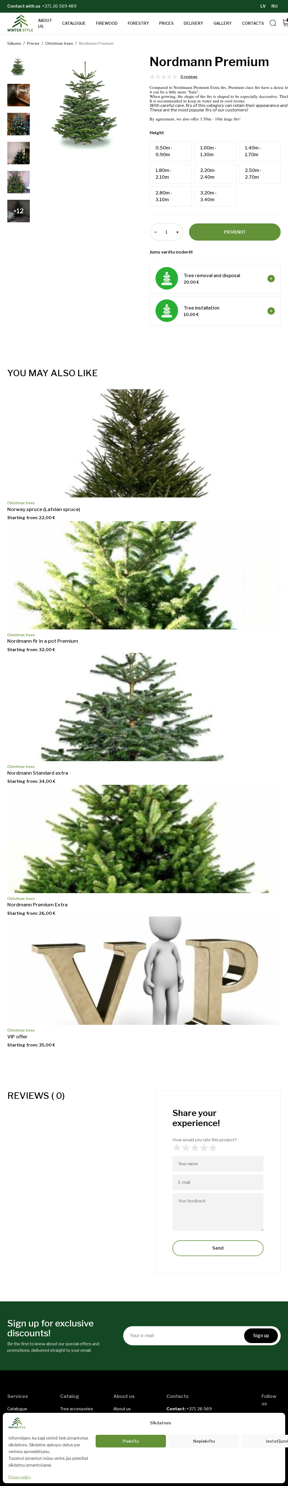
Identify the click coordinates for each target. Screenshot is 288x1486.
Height (157, 132)
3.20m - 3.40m (208, 196)
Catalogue (74, 23)
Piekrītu (131, 1441)
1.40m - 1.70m (253, 151)
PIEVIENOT (235, 232)
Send (218, 1248)
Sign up (261, 1335)
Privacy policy (19, 1477)
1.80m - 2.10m (164, 174)
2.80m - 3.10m (164, 196)
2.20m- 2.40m (208, 174)
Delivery (193, 23)
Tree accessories (76, 1408)
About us (45, 23)
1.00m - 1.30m (208, 151)
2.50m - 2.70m (253, 174)
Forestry (138, 23)
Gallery (222, 23)
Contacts (253, 23)
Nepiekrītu (204, 1441)
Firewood (107, 23)
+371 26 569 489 (59, 6)
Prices (166, 23)
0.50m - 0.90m (164, 151)
